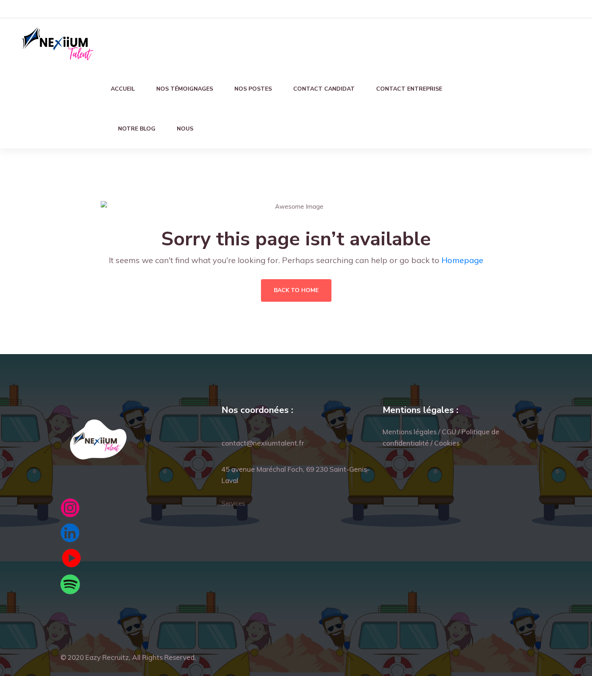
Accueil (123, 89)
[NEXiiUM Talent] (57, 42)
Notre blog (136, 129)
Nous (185, 129)
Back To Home (296, 290)
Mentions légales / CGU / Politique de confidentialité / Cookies (441, 437)
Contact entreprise (409, 89)
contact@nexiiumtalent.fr (262, 443)
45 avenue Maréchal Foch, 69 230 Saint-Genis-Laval (295, 475)
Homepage (462, 260)
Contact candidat (324, 89)
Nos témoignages (184, 89)
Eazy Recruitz (107, 657)
